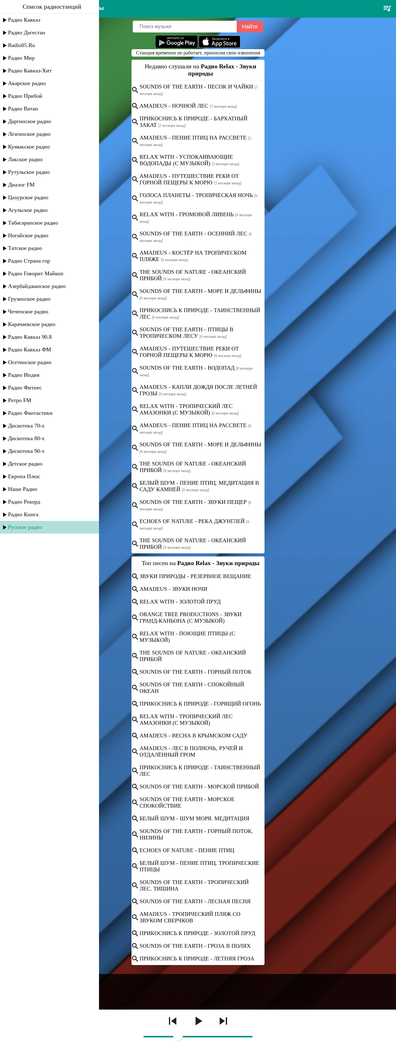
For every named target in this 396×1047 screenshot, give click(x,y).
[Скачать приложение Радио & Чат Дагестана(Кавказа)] (219, 46)
